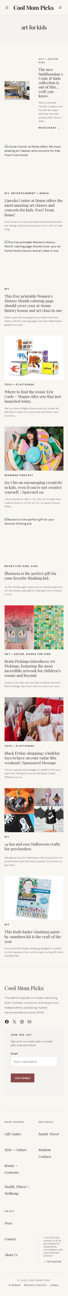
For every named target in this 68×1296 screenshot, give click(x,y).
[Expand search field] (60, 7)
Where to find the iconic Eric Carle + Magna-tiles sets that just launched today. (33, 396)
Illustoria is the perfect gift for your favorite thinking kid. (30, 576)
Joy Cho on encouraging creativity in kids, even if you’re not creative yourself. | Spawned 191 (33, 487)
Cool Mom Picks (33, 7)
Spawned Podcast (19, 475)
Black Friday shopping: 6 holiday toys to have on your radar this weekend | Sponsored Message (32, 758)
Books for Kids (17, 566)
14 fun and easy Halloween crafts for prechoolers (32, 846)
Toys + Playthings (19, 384)
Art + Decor (48, 59)
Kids (42, 62)
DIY (7, 193)
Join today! (22, 1078)
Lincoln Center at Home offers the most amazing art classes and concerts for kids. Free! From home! (34, 207)
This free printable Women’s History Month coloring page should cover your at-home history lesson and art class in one (33, 303)
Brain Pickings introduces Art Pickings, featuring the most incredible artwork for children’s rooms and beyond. (33, 668)
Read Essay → (49, 128)
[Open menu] (7, 7)
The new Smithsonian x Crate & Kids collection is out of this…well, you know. (51, 82)
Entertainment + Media (30, 193)
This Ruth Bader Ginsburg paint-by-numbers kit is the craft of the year (33, 936)
